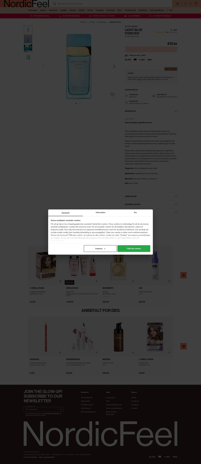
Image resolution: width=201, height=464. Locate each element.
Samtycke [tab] (66, 213)
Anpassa (98, 248)
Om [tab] (135, 212)
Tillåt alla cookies (134, 248)
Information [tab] (100, 212)
